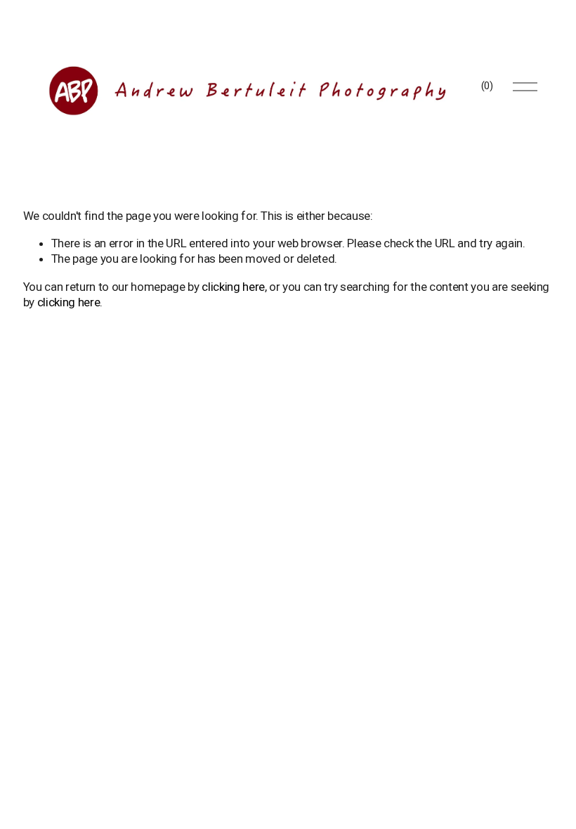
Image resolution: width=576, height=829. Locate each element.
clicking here (233, 287)
